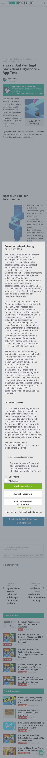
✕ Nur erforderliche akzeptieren (23, 503)
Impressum (10, 512)
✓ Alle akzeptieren (23, 486)
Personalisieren (23, 508)
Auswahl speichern (23, 494)
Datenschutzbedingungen (31, 512)
